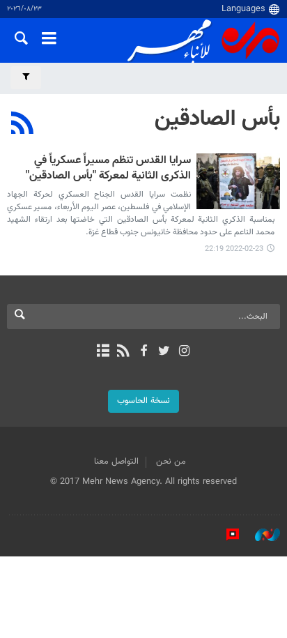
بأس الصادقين (217, 119)
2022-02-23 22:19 (234, 249)
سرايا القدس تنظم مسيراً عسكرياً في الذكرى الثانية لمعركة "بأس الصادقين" (108, 169)
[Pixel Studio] (225, 535)
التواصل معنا (116, 462)
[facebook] (143, 352)
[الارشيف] (102, 352)
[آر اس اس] (123, 352)
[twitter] (164, 352)
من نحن (171, 462)
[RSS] (22, 124)
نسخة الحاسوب (143, 401)
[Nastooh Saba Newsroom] (260, 535)
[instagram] (184, 352)
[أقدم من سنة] (238, 181)
